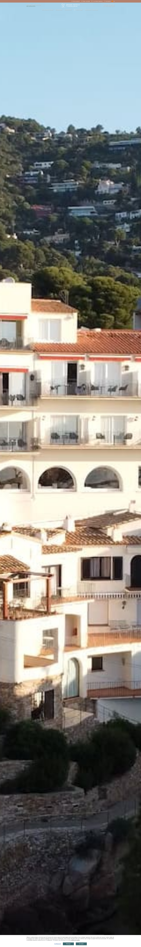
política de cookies (75, 940)
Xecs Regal (79, 10)
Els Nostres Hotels (47, 10)
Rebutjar (68, 943)
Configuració (57, 943)
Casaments (68, 10)
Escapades (59, 10)
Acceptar (81, 943)
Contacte (108, 1)
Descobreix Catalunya (91, 10)
